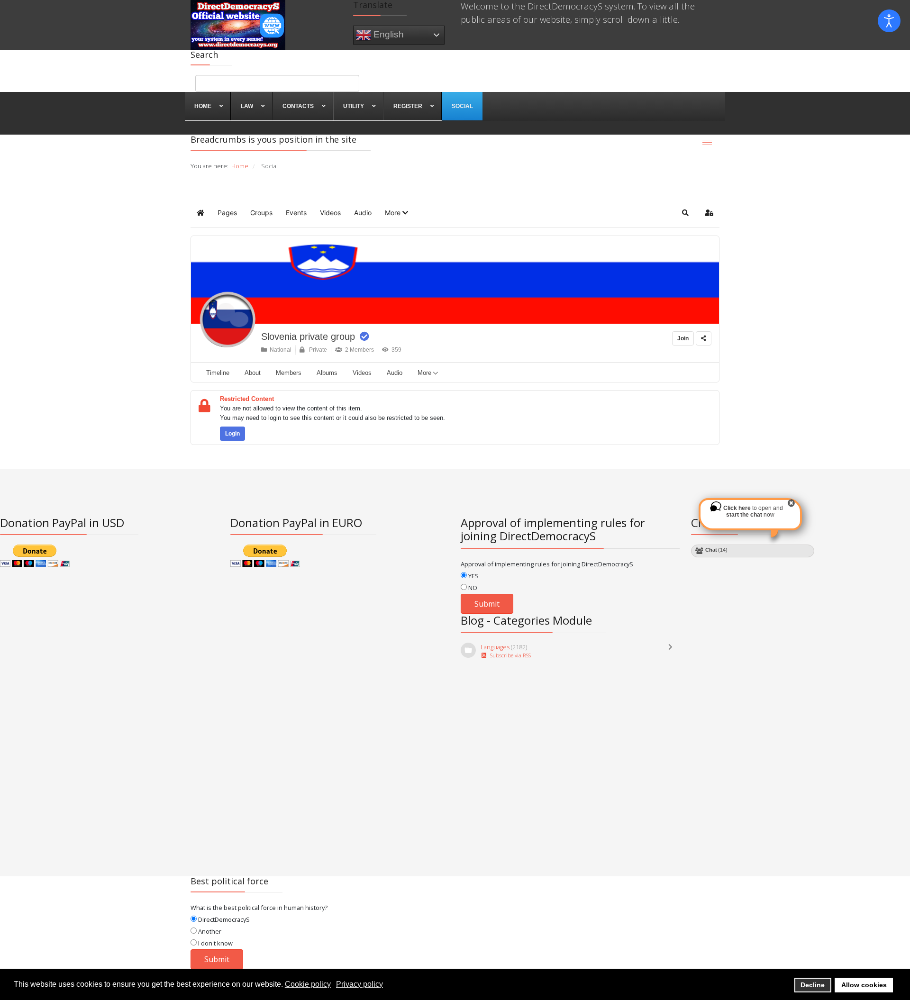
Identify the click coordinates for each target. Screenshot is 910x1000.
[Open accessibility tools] (889, 20)
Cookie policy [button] (308, 984)
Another (209, 931)
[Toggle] (672, 651)
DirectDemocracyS (223, 919)
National (279, 349)
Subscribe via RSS (509, 655)
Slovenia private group (308, 336)
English (387, 34)
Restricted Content (247, 398)
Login (232, 433)
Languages (495, 647)
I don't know (215, 943)
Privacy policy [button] (359, 984)
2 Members (358, 349)
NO (472, 587)
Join (683, 338)
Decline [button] (813, 985)
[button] (396, 213)
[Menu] (707, 142)
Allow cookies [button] (864, 985)
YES (473, 576)
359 (395, 349)
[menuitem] (208, 106)
